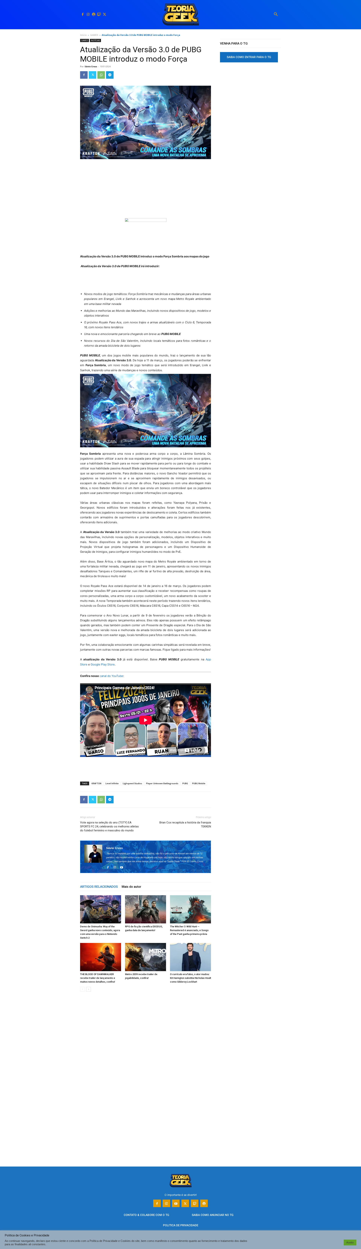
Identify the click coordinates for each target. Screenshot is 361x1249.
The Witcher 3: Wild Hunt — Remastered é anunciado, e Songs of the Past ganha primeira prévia (189, 930)
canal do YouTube (111, 676)
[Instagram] (88, 14)
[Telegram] (110, 75)
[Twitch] (99, 14)
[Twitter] (104, 14)
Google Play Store (103, 664)
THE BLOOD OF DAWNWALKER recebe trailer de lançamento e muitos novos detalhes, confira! (97, 978)
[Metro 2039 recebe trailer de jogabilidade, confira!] (145, 957)
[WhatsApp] (101, 75)
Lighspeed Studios (132, 783)
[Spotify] (93, 14)
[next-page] (88, 989)
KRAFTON (96, 783)
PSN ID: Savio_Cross (192, 861)
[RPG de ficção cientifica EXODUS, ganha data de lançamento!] (145, 909)
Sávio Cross (91, 66)
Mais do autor (131, 886)
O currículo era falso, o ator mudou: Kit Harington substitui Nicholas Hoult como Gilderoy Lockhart (190, 978)
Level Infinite (112, 783)
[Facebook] (82, 14)
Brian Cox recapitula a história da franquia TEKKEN (185, 824)
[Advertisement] (145, 190)
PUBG (185, 783)
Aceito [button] (350, 1242)
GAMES (94, 35)
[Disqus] (145, 1052)
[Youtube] (123, 867)
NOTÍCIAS (95, 40)
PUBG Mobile (198, 783)
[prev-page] (82, 989)
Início (83, 35)
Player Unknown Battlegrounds (162, 783)
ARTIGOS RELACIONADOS (99, 886)
